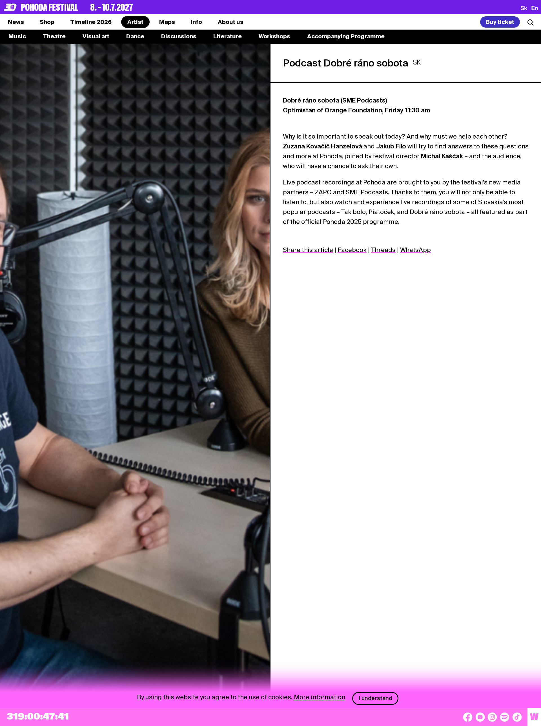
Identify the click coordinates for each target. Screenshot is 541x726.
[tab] (47, 22)
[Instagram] (492, 717)
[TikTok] (517, 717)
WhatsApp (415, 249)
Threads (383, 249)
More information (319, 697)
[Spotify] (504, 717)
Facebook (352, 249)
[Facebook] (468, 717)
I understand (375, 698)
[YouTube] (480, 717)
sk (523, 8)
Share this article (308, 249)
